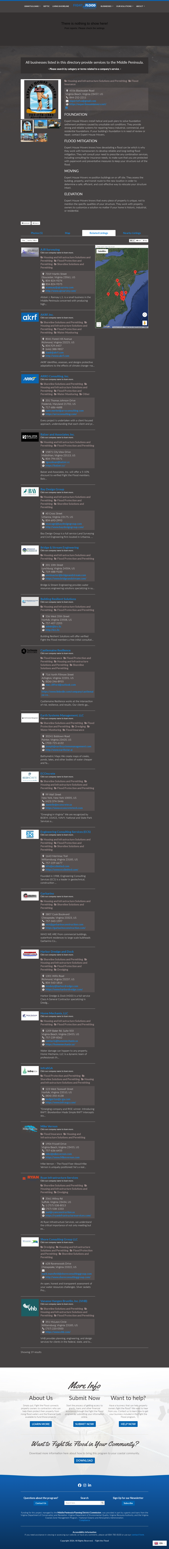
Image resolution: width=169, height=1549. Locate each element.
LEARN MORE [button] (41, 1424)
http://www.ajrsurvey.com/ (61, 290)
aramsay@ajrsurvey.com (59, 287)
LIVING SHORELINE (61, 6)
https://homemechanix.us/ (60, 1044)
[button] (117, 281)
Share (36, 223)
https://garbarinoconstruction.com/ (66, 927)
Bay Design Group (52, 489)
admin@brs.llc (53, 626)
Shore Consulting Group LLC (59, 1239)
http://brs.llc (53, 629)
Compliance (84, 1520)
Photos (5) (37, 233)
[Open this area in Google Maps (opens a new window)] (106, 326)
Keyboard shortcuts (118, 327)
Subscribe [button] (128, 1503)
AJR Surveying (50, 249)
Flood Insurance (52, 658)
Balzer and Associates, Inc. (57, 434)
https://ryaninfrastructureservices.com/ (68, 1215)
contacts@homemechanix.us (62, 1040)
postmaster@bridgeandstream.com (66, 575)
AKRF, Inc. (46, 314)
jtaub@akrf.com (55, 352)
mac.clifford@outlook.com (61, 684)
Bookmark (26, 223)
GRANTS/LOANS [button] (31, 6)
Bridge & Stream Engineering (59, 547)
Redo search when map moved (106, 247)
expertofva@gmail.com (82, 100)
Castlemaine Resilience (55, 650)
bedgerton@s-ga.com (58, 1099)
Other (86, 394)
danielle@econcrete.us (59, 804)
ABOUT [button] (139, 6)
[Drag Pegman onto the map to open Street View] (144, 323)
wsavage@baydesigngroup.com (64, 523)
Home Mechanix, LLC (54, 1013)
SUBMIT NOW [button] (84, 1424)
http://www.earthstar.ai (59, 749)
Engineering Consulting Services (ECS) (65, 831)
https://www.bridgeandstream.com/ (66, 578)
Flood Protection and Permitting (75, 445)
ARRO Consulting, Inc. (54, 376)
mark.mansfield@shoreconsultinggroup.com (67, 1273)
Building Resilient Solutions (58, 599)
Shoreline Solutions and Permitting (63, 322)
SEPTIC (46, 6)
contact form (138, 1534)
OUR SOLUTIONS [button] (124, 6)
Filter (23, 240)
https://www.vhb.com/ (58, 1331)
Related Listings (99, 233)
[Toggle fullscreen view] (98, 324)
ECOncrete (47, 773)
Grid (139, 241)
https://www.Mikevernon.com (62, 1157)
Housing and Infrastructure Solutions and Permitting (97, 80)
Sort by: (31, 240)
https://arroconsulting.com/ (61, 414)
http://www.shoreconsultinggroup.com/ (68, 1277)
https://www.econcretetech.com (64, 807)
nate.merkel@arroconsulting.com (65, 410)
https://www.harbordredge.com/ (64, 989)
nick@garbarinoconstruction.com (64, 924)
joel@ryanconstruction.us (60, 1212)
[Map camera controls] (144, 314)
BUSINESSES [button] (106, 6)
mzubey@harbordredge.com (62, 986)
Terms (146, 327)
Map (67, 233)
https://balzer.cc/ (55, 465)
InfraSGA (46, 1068)
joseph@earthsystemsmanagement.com (68, 746)
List (133, 241)
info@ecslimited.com (57, 866)
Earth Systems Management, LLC (62, 715)
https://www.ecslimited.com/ (62, 869)
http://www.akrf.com (57, 355)
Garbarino (47, 893)
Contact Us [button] (41, 1503)
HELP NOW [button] (128, 1424)
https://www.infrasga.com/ (61, 1102)
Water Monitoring (67, 332)
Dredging (80, 726)
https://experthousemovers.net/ (87, 104)
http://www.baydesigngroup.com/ (65, 527)
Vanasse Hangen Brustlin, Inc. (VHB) (63, 1301)
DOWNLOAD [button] (84, 1460)
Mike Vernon (48, 1126)
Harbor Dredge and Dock (57, 951)
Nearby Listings (132, 233)
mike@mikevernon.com (59, 1153)
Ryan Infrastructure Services (59, 1177)
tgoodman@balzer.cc (58, 462)
